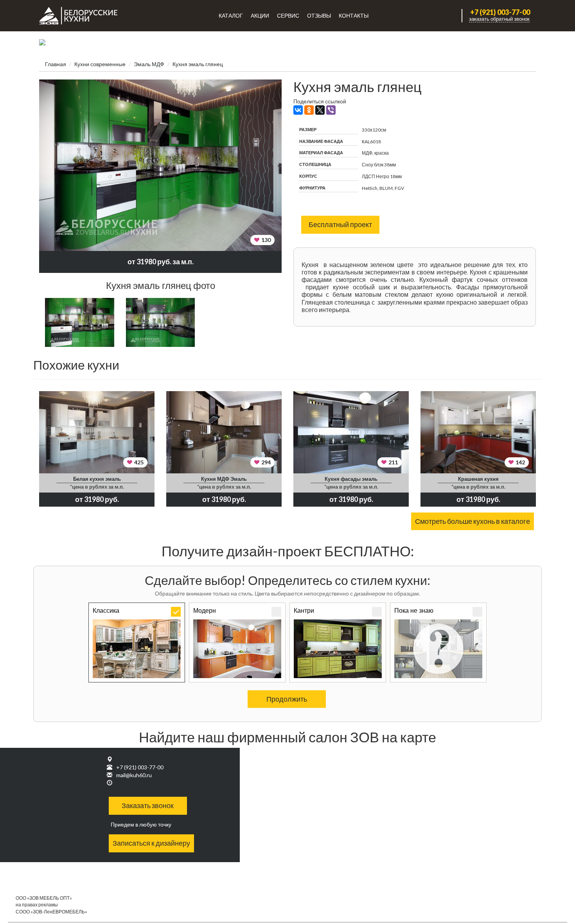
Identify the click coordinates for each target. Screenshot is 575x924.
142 (520, 462)
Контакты (353, 15)
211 (393, 462)
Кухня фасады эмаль (351, 479)
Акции (260, 15)
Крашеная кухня (478, 479)
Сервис (288, 15)
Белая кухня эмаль (97, 479)
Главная (55, 64)
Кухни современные (100, 64)
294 (266, 462)
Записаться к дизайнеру (151, 843)
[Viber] (331, 110)
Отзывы (319, 15)
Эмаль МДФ (149, 64)
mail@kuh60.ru (134, 775)
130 (266, 239)
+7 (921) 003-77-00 (500, 12)
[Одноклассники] (309, 110)
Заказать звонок (148, 805)
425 (139, 462)
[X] (320, 110)
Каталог (231, 15)
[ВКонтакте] (298, 110)
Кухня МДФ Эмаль (224, 479)
